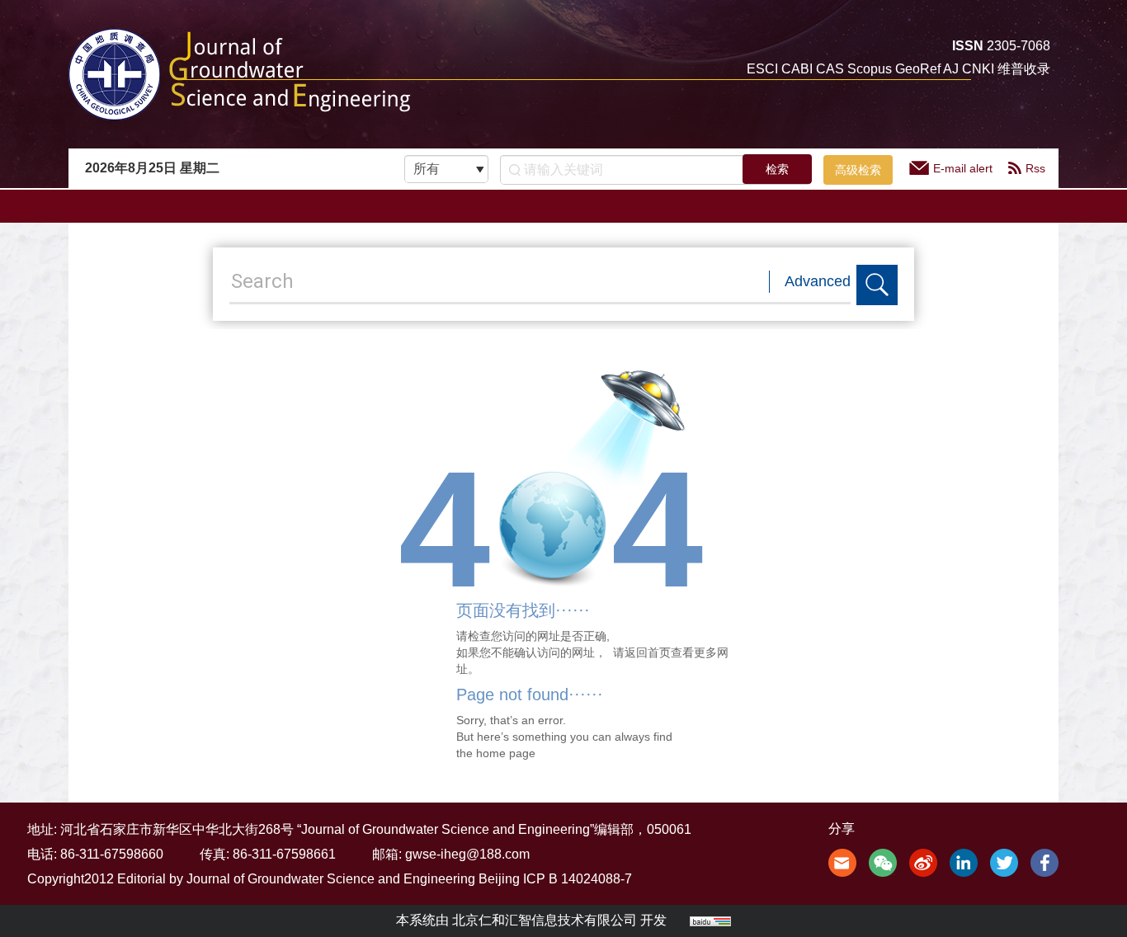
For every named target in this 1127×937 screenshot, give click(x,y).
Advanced (818, 281)
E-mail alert (963, 168)
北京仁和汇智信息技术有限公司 (544, 920)
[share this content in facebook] (1044, 862)
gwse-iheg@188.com (467, 854)
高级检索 (858, 170)
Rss (1035, 168)
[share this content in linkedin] (964, 862)
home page (505, 753)
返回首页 (648, 652)
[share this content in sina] (923, 862)
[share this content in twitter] (1004, 862)
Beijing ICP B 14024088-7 (555, 879)
